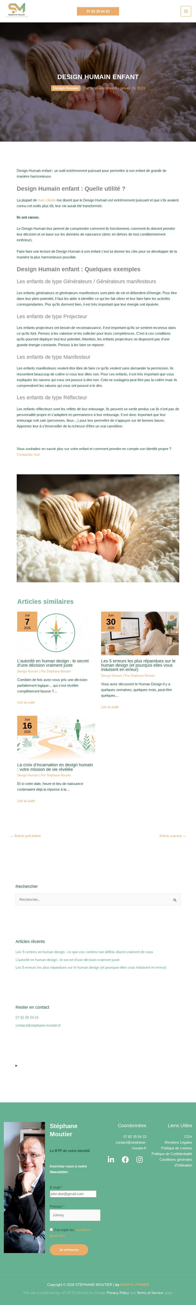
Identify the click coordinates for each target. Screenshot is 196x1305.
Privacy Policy (118, 1197)
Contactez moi (28, 358)
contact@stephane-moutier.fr (38, 929)
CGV (188, 1041)
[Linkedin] (111, 1063)
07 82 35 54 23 (27, 921)
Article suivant (172, 740)
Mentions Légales (178, 1046)
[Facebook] (125, 1063)
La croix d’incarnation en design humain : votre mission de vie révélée (55, 671)
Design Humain (27, 575)
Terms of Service (150, 1197)
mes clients (47, 104)
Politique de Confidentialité (172, 1058)
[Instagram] (139, 1063)
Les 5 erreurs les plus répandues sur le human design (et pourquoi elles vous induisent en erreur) (138, 569)
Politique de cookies (176, 1052)
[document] (98, 1257)
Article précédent (25, 740)
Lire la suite (26, 606)
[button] (98, 11)
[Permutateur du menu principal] (186, 11)
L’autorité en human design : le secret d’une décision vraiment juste (53, 567)
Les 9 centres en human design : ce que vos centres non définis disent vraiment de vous (84, 856)
